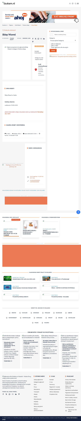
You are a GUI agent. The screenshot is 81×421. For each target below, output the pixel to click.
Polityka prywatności (55, 389)
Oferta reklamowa (54, 392)
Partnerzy (52, 384)
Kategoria (52, 38)
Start (35, 384)
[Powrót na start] (9, 3)
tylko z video (54, 45)
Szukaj (53, 50)
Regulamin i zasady (55, 387)
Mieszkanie (37, 389)
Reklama (36, 404)
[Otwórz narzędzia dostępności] (78, 212)
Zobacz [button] (17, 51)
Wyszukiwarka (37, 399)
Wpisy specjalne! (38, 406)
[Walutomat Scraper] (63, 56)
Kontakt (52, 379)
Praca (35, 387)
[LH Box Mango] (12, 165)
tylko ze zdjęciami (56, 44)
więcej (35, 396)
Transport (36, 392)
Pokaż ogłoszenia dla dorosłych (59, 47)
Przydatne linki (53, 394)
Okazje (35, 394)
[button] (78, 3)
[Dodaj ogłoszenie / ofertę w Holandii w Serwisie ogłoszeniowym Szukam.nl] (72, 3)
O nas (51, 382)
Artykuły (36, 401)
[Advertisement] (28, 200)
